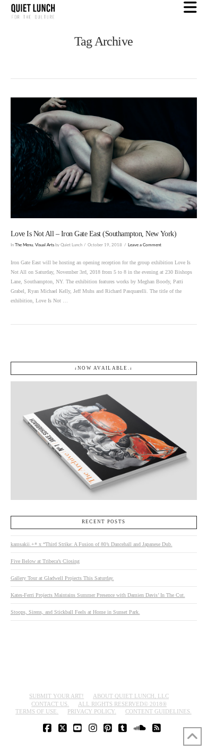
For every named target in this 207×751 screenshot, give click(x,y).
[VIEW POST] (104, 157)
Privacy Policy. (91, 711)
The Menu (24, 245)
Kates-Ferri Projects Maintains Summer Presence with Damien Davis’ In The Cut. (98, 595)
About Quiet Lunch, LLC (131, 696)
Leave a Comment (144, 245)
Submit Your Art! (56, 696)
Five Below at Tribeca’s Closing (45, 561)
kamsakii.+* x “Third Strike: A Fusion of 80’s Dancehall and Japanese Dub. (91, 544)
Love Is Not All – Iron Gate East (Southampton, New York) (94, 234)
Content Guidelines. (158, 711)
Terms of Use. (36, 711)
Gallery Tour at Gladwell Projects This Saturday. (62, 578)
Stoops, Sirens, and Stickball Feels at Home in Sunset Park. (75, 612)
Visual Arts (44, 245)
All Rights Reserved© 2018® (122, 704)
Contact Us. (50, 704)
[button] (190, 7)
